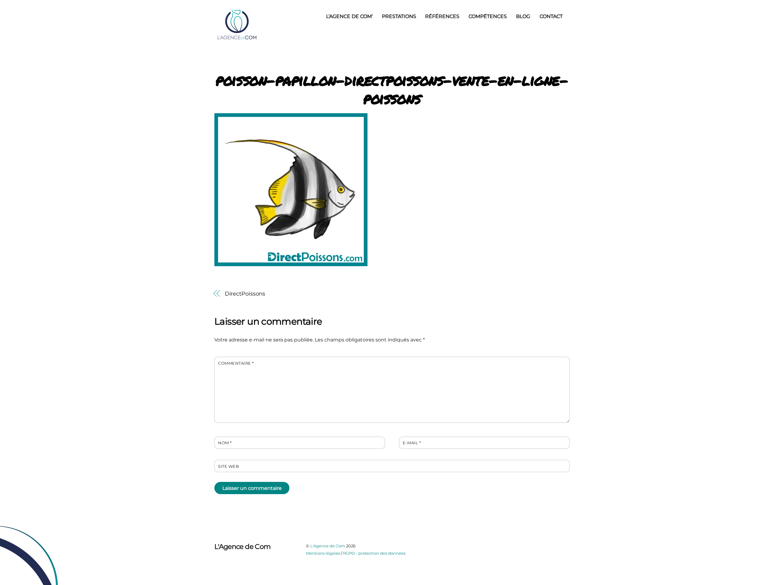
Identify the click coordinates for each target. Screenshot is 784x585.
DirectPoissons (245, 293)
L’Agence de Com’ (349, 16)
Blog (523, 16)
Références (442, 16)
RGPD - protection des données (374, 553)
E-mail (412, 443)
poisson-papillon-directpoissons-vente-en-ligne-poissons (392, 89)
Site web (228, 466)
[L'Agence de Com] (237, 39)
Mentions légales (323, 553)
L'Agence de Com (327, 545)
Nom (225, 443)
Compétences (488, 16)
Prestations (399, 16)
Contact (551, 16)
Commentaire (236, 363)
